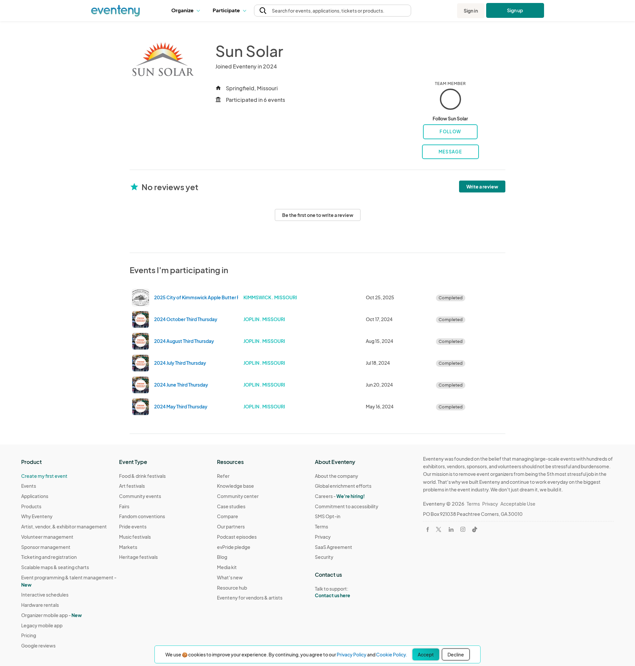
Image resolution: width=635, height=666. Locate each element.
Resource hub (232, 588)
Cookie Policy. (391, 654)
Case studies (231, 506)
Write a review (482, 186)
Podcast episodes (237, 537)
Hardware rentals (40, 605)
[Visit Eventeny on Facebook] (427, 529)
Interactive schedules (44, 595)
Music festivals (135, 537)
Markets (128, 547)
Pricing (28, 635)
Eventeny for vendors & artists (249, 598)
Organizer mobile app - (51, 615)
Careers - (340, 496)
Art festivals (132, 486)
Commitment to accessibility (346, 506)
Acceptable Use (517, 504)
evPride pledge (233, 547)
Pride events (133, 526)
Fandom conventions (142, 516)
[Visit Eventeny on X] (438, 529)
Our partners (231, 526)
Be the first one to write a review (317, 215)
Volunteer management (47, 537)
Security (324, 557)
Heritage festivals (138, 557)
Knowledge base (235, 486)
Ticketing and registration (49, 557)
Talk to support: (332, 592)
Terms (321, 526)
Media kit (227, 567)
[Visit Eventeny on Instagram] (463, 529)
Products (31, 506)
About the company (336, 476)
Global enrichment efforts (343, 486)
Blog (222, 557)
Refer (223, 476)
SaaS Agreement (333, 547)
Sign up (515, 10)
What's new (230, 577)
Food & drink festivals (142, 476)
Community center (238, 496)
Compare (227, 516)
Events (28, 486)
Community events (140, 496)
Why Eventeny (37, 516)
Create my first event (44, 476)
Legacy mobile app (42, 625)
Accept (426, 654)
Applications (34, 496)
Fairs (124, 506)
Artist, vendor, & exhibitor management (64, 526)
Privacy (323, 537)
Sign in (471, 11)
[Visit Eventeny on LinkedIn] (451, 529)
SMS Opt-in (327, 516)
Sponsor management (45, 547)
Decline (455, 654)
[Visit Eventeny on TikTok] (474, 529)
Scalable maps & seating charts (55, 567)
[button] (187, 10)
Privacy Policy (351, 654)
